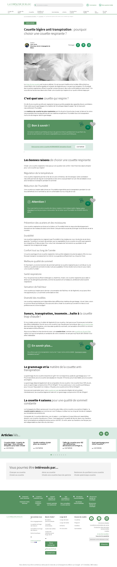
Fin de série (63, 528)
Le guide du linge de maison (36, 525)
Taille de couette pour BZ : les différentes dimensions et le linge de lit (73, 444)
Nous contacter (51, 544)
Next (106, 434)
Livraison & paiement (36, 541)
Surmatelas (78, 528)
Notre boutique (35, 533)
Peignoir (77, 523)
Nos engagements (36, 521)
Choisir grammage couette (85, 475)
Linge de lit (63, 517)
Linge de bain (64, 520)
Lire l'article (10, 448)
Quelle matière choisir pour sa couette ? (42, 443)
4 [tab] (58, 455)
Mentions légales (103, 523)
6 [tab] (62, 455)
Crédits (107, 531)
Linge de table (64, 523)
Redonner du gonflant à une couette (89, 472)
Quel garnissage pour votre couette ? (100, 443)
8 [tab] (66, 455)
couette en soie (53, 390)
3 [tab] (56, 455)
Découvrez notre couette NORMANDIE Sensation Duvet (51, 147)
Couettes (77, 520)
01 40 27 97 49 (51, 549)
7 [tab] (64, 455)
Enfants (62, 525)
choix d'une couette (33, 84)
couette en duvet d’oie (83, 331)
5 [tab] (60, 455)
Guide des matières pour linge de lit (49, 533)
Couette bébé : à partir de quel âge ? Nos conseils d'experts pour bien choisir (14, 444)
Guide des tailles (50, 529)
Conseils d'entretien (48, 525)
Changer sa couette (17, 472)
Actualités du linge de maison (36, 529)
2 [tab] (54, 455)
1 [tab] (52, 455)
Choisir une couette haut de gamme (56, 475)
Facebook (78, 45)
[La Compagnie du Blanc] (19, 4)
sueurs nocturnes (87, 324)
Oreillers (77, 525)
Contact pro (51, 553)
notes (94, 565)
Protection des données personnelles (101, 528)
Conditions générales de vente (99, 525)
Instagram (89, 45)
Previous (101, 434)
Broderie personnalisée (49, 520)
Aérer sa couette (48, 472)
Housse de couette (80, 517)
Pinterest (83, 45)
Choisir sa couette (17, 475)
